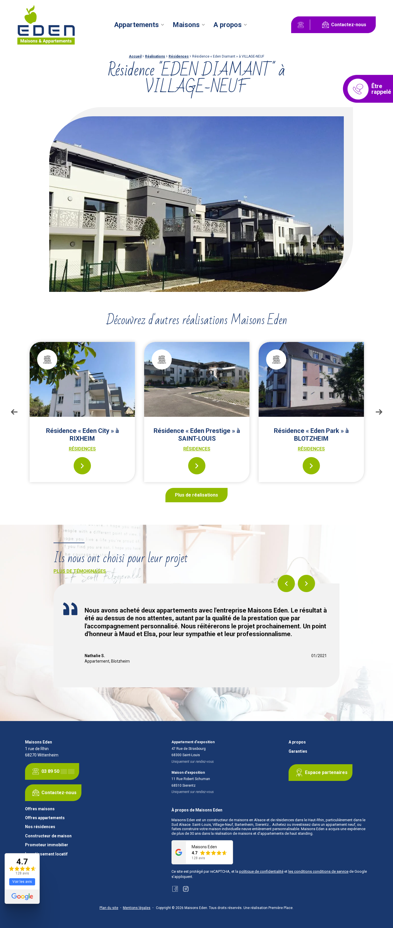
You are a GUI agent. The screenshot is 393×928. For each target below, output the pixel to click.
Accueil (135, 56)
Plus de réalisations (196, 495)
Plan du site (109, 908)
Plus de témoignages (80, 571)
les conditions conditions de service (318, 871)
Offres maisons (40, 809)
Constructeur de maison (48, 836)
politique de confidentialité (261, 871)
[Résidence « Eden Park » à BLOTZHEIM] (311, 379)
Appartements (136, 25)
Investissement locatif (46, 854)
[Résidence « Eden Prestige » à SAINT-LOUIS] (196, 379)
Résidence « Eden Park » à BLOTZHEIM (311, 434)
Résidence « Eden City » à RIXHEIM (82, 434)
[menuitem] (140, 24)
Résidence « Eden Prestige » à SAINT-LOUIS (197, 434)
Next (378, 412)
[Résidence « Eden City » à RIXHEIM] (82, 379)
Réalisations (155, 56)
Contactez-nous (348, 24)
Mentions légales (136, 908)
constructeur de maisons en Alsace (236, 820)
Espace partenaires (326, 772)
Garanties (298, 751)
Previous (14, 412)
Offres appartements (45, 818)
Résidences (179, 56)
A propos (227, 25)
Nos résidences (40, 827)
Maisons (186, 25)
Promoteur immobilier (46, 845)
